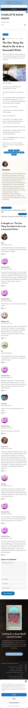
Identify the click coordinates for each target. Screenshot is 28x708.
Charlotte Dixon (5, 267)
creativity (17, 150)
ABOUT (20, 665)
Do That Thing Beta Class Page (15, 676)
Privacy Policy (16, 706)
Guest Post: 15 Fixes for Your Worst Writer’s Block (14, 216)
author (10, 150)
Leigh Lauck (4, 446)
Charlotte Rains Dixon (12, 17)
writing (14, 154)
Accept (14, 694)
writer (22, 152)
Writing (5, 34)
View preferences (14, 702)
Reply (2, 254)
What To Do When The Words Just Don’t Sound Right (13, 211)
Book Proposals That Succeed (15, 667)
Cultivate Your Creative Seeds (15, 670)
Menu (2, 25)
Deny (14, 698)
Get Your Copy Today (14, 654)
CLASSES (12, 669)
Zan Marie (4, 403)
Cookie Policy (10, 706)
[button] (26, 681)
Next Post (21, 214)
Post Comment (7, 593)
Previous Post (7, 207)
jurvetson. (10, 143)
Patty (2, 242)
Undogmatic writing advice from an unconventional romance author (14, 2)
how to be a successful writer (11, 152)
